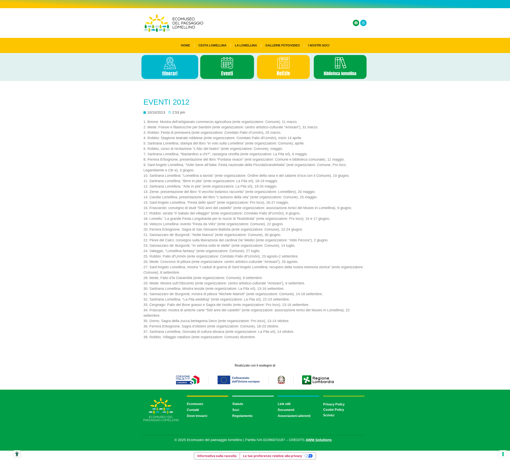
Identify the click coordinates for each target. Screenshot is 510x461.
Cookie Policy (333, 409)
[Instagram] (363, 23)
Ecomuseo (195, 404)
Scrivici (328, 415)
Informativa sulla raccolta (216, 456)
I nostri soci (318, 45)
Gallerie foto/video (282, 45)
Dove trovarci (197, 416)
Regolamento (242, 416)
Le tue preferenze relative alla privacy (272, 456)
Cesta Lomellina (212, 45)
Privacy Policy (334, 404)
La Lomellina (246, 45)
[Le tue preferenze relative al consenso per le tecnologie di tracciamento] (503, 454)
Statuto (237, 404)
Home (185, 45)
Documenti (286, 410)
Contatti (193, 410)
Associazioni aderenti (294, 416)
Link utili (284, 404)
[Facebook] (356, 23)
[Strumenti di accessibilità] (17, 454)
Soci (235, 410)
